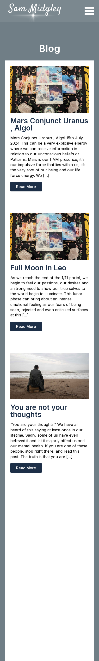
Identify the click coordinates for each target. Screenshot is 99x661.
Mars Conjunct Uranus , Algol (49, 124)
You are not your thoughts (38, 411)
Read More (26, 186)
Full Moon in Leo (38, 267)
